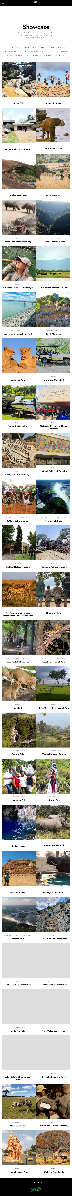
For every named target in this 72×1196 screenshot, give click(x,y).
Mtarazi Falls (54, 800)
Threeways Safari (54, 613)
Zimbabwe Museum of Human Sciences (54, 427)
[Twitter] (35, 1183)
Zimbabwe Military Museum (18, 149)
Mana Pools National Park (18, 661)
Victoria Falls (60, 56)
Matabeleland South (33, 56)
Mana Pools (62, 48)
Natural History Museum (18, 567)
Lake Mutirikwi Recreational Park (18, 1078)
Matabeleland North (14, 56)
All (7, 48)
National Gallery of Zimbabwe (54, 471)
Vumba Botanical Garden (54, 754)
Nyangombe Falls (18, 800)
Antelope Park (18, 379)
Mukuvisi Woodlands (54, 1171)
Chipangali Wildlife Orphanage (18, 287)
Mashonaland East (32, 52)
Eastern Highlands (29, 48)
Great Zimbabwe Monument (54, 938)
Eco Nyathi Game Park (18, 426)
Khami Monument (18, 892)
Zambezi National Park (54, 661)
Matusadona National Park (54, 984)
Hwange (51, 48)
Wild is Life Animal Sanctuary (54, 1125)
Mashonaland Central (13, 52)
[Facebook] (31, 1183)
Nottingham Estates (54, 148)
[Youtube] (38, 1183)
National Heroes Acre (18, 1171)
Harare (42, 48)
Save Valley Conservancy (54, 1030)
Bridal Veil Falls (18, 1030)
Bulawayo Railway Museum (54, 567)
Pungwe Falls (18, 754)
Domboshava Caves (18, 195)
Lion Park (18, 707)
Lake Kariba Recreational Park (54, 287)
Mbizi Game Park (18, 1125)
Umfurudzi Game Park (54, 379)
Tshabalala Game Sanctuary (18, 241)
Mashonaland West (49, 52)
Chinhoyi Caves (18, 846)
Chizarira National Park (54, 241)
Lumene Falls (18, 103)
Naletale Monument (54, 103)
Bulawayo (15, 48)
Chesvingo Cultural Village (18, 474)
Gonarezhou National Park (18, 984)
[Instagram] (42, 1183)
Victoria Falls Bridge (54, 520)
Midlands (47, 56)
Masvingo (63, 52)
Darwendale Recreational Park (18, 333)
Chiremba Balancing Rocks (53, 1076)
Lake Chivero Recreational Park (54, 707)
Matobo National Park (54, 845)
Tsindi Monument (54, 333)
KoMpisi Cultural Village (18, 520)
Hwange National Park (54, 892)
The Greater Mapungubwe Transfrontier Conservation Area (18, 614)
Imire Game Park (54, 195)
